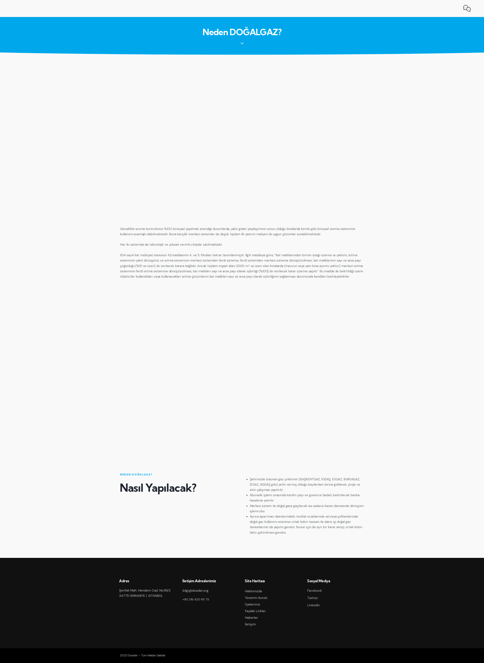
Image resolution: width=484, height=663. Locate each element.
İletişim (250, 624)
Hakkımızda (253, 591)
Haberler (251, 618)
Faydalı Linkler (255, 611)
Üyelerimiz (252, 604)
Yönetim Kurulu (256, 598)
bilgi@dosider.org (195, 590)
